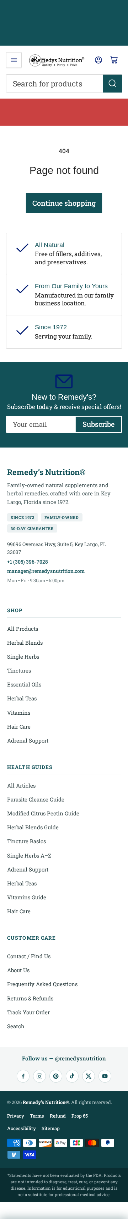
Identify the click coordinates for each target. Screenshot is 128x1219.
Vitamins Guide (26, 897)
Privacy (15, 1116)
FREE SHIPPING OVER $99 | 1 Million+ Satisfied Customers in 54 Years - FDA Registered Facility (64, 22)
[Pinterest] (55, 1076)
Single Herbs (23, 656)
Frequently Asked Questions (42, 984)
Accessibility (21, 1128)
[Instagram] (39, 1076)
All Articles (21, 785)
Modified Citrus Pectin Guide (43, 813)
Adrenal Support (27, 740)
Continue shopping (64, 203)
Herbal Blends (25, 642)
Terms (37, 1116)
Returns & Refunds (30, 998)
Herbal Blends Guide (33, 827)
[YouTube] (104, 1076)
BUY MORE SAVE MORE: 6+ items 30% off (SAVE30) (64, 112)
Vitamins (18, 712)
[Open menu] (14, 60)
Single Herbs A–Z (29, 855)
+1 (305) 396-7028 (27, 561)
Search (16, 1026)
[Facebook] (23, 1076)
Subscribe (98, 424)
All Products (22, 628)
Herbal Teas (22, 698)
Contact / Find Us (28, 956)
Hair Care (19, 726)
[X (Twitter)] (88, 1076)
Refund (58, 1116)
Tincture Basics (26, 841)
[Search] (112, 83)
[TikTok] (72, 1076)
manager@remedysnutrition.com (46, 571)
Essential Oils (24, 684)
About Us (18, 970)
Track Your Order (28, 1012)
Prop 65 (79, 1116)
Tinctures (19, 670)
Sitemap (51, 1128)
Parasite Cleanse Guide (35, 799)
